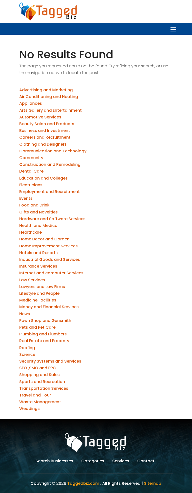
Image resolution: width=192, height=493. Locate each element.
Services (120, 461)
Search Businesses (54, 461)
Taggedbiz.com (83, 483)
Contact (145, 461)
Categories (92, 461)
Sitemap (152, 483)
